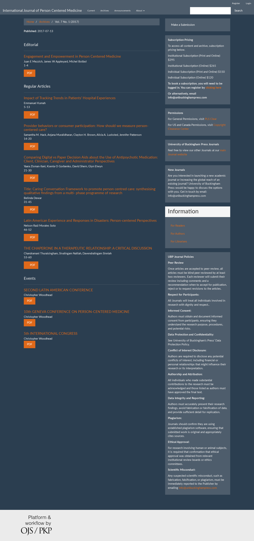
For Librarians (179, 241)
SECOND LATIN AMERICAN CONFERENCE (58, 290)
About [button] (139, 11)
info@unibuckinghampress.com (198, 488)
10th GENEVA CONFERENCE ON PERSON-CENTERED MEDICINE (76, 312)
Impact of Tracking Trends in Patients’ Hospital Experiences (69, 98)
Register (236, 3)
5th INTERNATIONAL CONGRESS (50, 333)
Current (91, 11)
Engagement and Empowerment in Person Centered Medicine (72, 56)
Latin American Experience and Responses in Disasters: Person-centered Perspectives (90, 220)
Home (30, 22)
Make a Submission (183, 24)
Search (238, 10)
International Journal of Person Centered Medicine (42, 10)
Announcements (122, 11)
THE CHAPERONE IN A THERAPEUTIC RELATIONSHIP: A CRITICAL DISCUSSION (88, 248)
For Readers (178, 225)
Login (248, 3)
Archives (104, 11)
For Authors (178, 233)
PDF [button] (29, 73)
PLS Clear (211, 119)
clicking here (213, 87)
